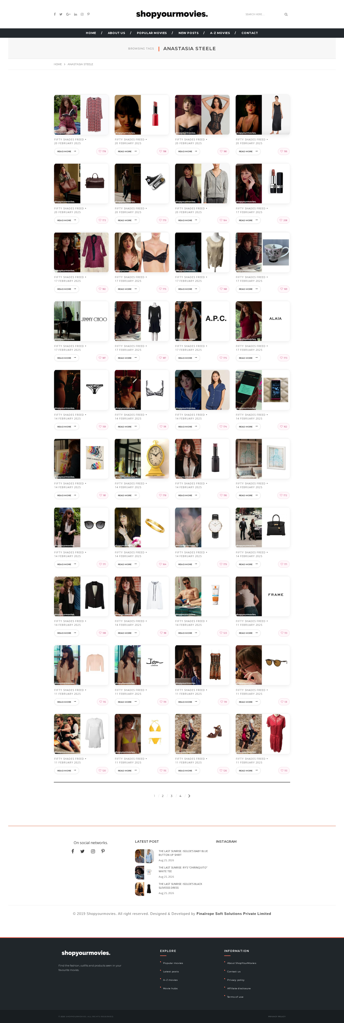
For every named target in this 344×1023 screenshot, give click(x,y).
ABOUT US (116, 33)
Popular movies (173, 963)
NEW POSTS (188, 33)
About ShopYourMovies (241, 963)
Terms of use (235, 996)
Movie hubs (170, 988)
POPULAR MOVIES (152, 33)
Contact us (234, 971)
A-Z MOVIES (220, 33)
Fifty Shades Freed (69, 139)
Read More (64, 151)
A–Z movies (170, 979)
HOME (91, 33)
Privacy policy (236, 979)
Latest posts (171, 971)
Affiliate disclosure (239, 988)
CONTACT (250, 33)
